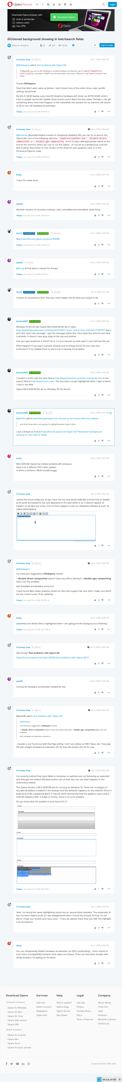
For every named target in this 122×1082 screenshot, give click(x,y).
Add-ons (40, 1002)
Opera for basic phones (19, 1047)
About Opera (104, 1002)
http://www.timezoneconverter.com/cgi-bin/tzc (78, 378)
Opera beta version (17, 1020)
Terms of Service (85, 1019)
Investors (102, 1015)
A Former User (23, 59)
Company (104, 995)
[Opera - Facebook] (6, 1063)
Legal (80, 995)
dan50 (19, 204)
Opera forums (63, 1011)
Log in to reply (107, 45)
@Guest (37, 59)
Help (59, 995)
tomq (18, 458)
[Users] (54, 4)
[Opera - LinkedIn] (23, 1063)
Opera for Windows (20, 45)
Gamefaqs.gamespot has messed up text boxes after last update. (65, 418)
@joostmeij (21, 135)
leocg (19, 233)
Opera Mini (13, 1039)
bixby (19, 174)
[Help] (70, 4)
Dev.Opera (62, 1015)
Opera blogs (63, 1007)
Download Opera (65, 17)
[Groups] (59, 4)
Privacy (80, 1007)
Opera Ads (41, 1015)
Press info (103, 1007)
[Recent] (43, 4)
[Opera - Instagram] (28, 1063)
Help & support (64, 1002)
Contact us (103, 1023)
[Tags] (48, 4)
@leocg (30, 262)
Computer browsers (15, 1002)
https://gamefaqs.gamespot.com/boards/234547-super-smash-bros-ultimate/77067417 (60, 330)
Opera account (43, 1007)
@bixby (37, 647)
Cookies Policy (84, 1011)
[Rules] (65, 4)
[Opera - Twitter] (11, 1063)
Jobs (100, 1011)
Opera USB (13, 1024)
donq (18, 945)
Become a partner (107, 1019)
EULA (79, 1015)
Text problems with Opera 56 (51, 65)
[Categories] (37, 4)
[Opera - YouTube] (17, 1063)
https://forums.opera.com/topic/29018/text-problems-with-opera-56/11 (52, 657)
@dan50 (57, 233)
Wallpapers (41, 1011)
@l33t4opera (22, 65)
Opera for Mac (15, 1012)
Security (81, 1002)
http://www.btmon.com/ (42, 381)
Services (42, 995)
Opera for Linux (15, 1016)
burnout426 (22, 321)
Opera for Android (17, 1035)
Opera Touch (14, 1043)
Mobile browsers (14, 1029)
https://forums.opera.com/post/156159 (40, 239)
